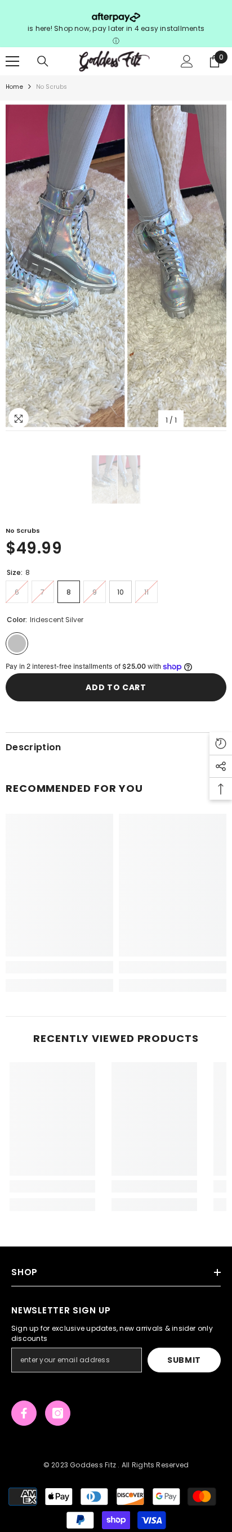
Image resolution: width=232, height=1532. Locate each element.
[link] (59, 967)
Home (14, 87)
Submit (184, 1360)
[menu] (12, 61)
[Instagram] (57, 1413)
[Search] (43, 61)
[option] (116, 266)
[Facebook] (24, 1413)
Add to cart (116, 687)
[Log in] (187, 61)
